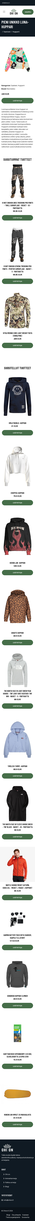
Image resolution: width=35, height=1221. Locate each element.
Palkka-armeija (10, 1182)
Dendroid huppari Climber (17, 996)
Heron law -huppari (17, 563)
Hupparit (16, 32)
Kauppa (28, 12)
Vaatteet (7, 32)
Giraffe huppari (17, 633)
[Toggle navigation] (4, 12)
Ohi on (7, 1174)
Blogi (7, 1186)
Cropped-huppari (17, 493)
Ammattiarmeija (11, 1178)
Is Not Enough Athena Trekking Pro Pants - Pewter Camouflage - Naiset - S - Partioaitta (17, 269)
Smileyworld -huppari (17, 423)
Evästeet (25, 1215)
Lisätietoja (17, 101)
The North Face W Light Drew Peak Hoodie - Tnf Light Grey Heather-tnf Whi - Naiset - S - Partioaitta (17, 693)
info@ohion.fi (6, 3)
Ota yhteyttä (16, 1215)
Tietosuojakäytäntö (13, 1217)
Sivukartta (25, 1217)
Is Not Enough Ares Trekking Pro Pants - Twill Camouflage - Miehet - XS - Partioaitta (17, 205)
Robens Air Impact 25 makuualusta (17, 1114)
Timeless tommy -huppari (17, 766)
